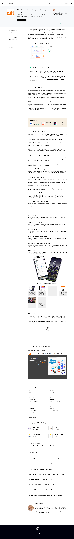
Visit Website (22, 19)
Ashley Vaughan (57, 12)
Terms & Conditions (29, 533)
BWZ (38, 536)
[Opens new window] (11, 12)
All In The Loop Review (13, 39)
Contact (57, 0)
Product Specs (11, 40)
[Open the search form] (71, 3)
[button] (47, 458)
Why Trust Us (11, 34)
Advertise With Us (53, 533)
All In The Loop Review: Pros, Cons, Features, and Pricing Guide (43, 445)
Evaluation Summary (12, 32)
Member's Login (62, 0)
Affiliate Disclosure (44, 533)
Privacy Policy (37, 533)
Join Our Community (64, 3)
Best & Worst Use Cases (13, 37)
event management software (40, 29)
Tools (55, 3)
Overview (10, 36)
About (50, 0)
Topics (50, 3)
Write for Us (53, 0)
